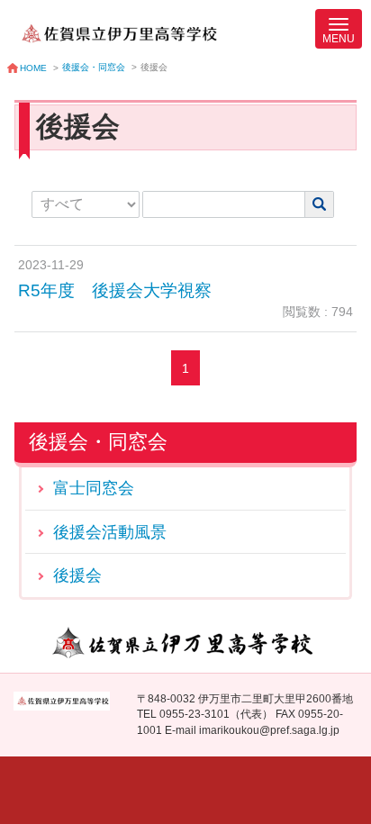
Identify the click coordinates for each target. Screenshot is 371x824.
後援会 (77, 575)
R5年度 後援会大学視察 (115, 290)
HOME (33, 68)
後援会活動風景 (110, 531)
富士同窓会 (93, 487)
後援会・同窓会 (93, 67)
